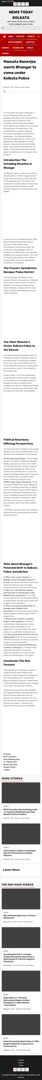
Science (5, 48)
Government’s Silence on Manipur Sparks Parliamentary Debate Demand (20, 853)
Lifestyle (30, 42)
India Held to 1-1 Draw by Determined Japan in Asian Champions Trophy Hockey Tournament (17, 1001)
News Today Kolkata (23, 87)
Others (5, 54)
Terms (21, 1063)
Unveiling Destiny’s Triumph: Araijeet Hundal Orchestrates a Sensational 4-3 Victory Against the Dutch (19, 958)
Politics (20, 37)
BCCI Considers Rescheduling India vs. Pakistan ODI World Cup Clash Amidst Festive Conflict (11, 762)
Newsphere (31, 1075)
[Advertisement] (21, 215)
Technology (18, 48)
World (30, 48)
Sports (31, 37)
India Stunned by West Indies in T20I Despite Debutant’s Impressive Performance (21, 1043)
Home (10, 37)
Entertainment (15, 42)
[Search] (38, 36)
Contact (21, 1060)
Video (21, 1065)
